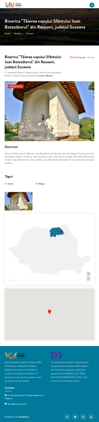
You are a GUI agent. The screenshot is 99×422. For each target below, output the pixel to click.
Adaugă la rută (15, 86)
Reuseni (49, 75)
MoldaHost (24, 417)
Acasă (7, 33)
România (18, 33)
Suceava (29, 33)
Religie (41, 183)
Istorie (10, 183)
